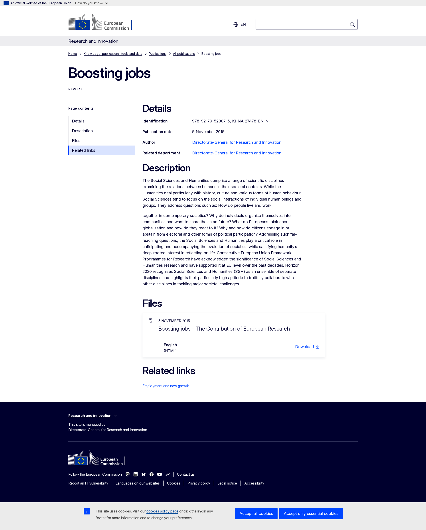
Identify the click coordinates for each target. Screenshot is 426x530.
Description (82, 130)
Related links (83, 150)
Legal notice (227, 483)
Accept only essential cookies (311, 513)
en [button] (243, 24)
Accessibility (254, 483)
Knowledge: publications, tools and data (113, 53)
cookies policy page (162, 511)
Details (78, 121)
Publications (157, 53)
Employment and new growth (165, 386)
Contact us (186, 474)
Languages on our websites (138, 483)
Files (76, 140)
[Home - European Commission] (104, 22)
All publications (184, 53)
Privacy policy (198, 483)
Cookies (173, 483)
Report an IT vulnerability (88, 483)
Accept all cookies (256, 513)
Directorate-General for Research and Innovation (236, 142)
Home (72, 53)
